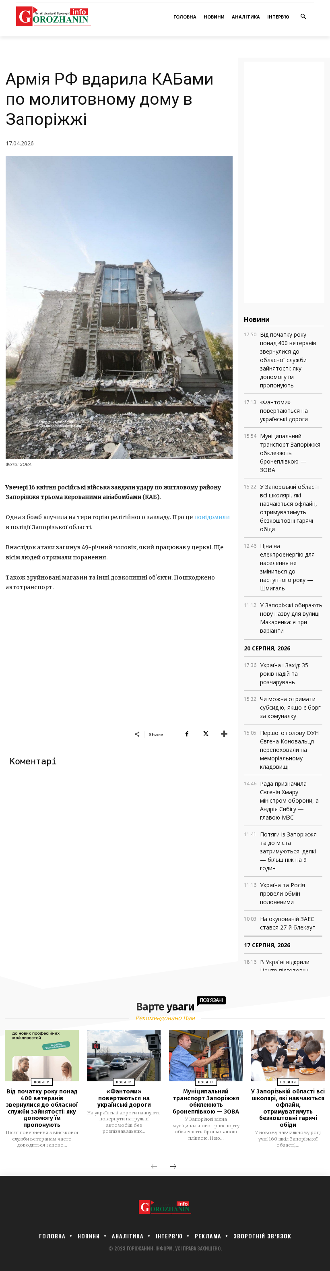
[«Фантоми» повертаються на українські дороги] (124, 1056)
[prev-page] (154, 1167)
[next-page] (173, 1167)
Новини (42, 1082)
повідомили (212, 517)
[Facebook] (187, 734)
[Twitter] (205, 734)
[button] (303, 17)
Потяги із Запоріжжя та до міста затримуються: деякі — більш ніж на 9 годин (288, 851)
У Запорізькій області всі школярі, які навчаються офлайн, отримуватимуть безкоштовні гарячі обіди (288, 1108)
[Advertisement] (119, 669)
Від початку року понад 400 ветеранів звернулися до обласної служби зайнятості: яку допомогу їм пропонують (288, 360)
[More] (224, 734)
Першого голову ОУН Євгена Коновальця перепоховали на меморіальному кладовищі (289, 749)
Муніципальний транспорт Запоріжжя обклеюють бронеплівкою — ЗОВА (290, 453)
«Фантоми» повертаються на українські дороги (284, 410)
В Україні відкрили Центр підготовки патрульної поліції (284, 970)
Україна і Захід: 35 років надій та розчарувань (284, 673)
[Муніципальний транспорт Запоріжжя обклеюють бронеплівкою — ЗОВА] (206, 1056)
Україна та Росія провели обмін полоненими (282, 893)
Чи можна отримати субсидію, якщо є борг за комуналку (290, 707)
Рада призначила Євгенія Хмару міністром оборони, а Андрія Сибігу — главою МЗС (289, 800)
